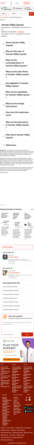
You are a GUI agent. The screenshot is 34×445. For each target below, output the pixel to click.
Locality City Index (19, 427)
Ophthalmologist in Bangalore (6, 421)
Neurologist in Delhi (5, 380)
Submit (27, 334)
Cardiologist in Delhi (5, 371)
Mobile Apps (16, 402)
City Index (3, 427)
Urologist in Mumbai (16, 386)
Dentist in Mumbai (16, 367)
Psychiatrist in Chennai (27, 378)
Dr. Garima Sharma (14, 273)
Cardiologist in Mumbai (15, 372)
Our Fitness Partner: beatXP (17, 409)
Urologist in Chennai (28, 386)
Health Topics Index (28, 432)
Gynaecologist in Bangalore (6, 406)
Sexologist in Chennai (27, 391)
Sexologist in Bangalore (5, 424)
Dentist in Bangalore (4, 398)
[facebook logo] (26, 398)
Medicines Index (4, 435)
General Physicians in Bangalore (6, 401)
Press (14, 414)
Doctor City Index (10, 427)
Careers (15, 400)
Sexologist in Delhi (5, 386)
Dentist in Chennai (28, 367)
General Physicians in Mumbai (16, 369)
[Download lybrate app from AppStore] (28, 412)
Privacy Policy (16, 411)
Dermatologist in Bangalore (6, 412)
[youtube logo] (30, 400)
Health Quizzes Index (17, 432)
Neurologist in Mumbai (15, 384)
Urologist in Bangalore (5, 418)
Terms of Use (16, 403)
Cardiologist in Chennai (27, 372)
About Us (15, 397)
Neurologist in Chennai (27, 384)
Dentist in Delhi (4, 367)
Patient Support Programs (7, 440)
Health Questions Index (6, 432)
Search (31, 13)
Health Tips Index (21, 430)
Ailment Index (12, 435)
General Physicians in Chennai (28, 369)
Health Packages (21, 435)
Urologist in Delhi (5, 382)
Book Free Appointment (26, 3)
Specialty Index (28, 427)
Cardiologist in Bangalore (5, 404)
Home (1, 17)
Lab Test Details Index (6, 437)
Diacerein (21, 32)
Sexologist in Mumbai (15, 391)
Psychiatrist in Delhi (5, 376)
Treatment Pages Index (17, 437)
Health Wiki (13, 430)
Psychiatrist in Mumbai (15, 378)
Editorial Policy (16, 412)
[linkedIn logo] (26, 400)
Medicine (6, 17)
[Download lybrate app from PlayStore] (28, 409)
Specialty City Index (5, 430)
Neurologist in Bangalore (5, 415)
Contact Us (16, 399)
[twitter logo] (30, 398)
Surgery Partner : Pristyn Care (17, 406)
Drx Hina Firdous (13, 257)
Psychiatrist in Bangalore (5, 409)
